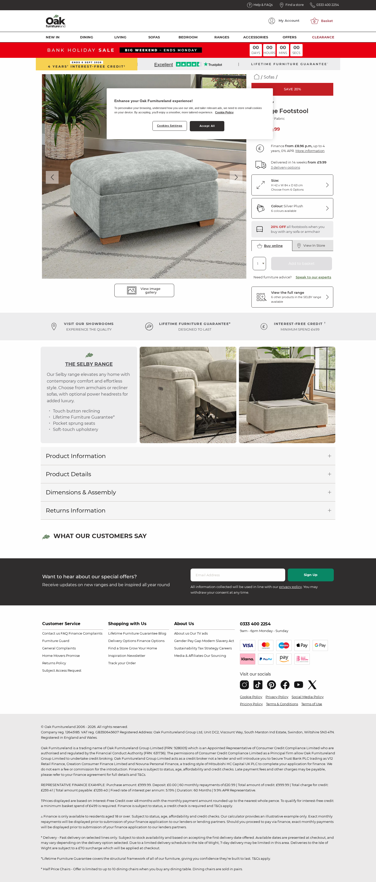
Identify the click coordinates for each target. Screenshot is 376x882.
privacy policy (290, 587)
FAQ (64, 633)
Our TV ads (199, 633)
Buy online (273, 246)
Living (120, 37)
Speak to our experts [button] (313, 277)
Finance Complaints (85, 633)
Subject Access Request (61, 670)
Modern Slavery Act (218, 641)
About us (181, 633)
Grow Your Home (143, 648)
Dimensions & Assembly (81, 492)
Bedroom (188, 37)
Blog (162, 633)
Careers (225, 648)
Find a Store (118, 648)
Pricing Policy (251, 704)
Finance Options (150, 641)
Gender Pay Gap (187, 641)
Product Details (68, 474)
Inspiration (117, 656)
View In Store (314, 245)
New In (53, 37)
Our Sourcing (215, 656)
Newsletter (136, 656)
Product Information (76, 456)
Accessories (255, 37)
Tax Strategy (208, 648)
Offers (289, 37)
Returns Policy (54, 663)
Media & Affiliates (188, 656)
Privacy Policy (277, 697)
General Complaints (59, 648)
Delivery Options (122, 641)
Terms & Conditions (282, 704)
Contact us (51, 633)
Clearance (323, 37)
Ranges (221, 37)
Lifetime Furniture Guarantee (133, 633)
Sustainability (185, 648)
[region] (190, 113)
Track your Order (122, 663)
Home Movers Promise (61, 656)
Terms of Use (311, 704)
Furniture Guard (55, 641)
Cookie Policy (251, 697)
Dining (86, 37)
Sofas (154, 37)
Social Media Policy (308, 697)
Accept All (207, 125)
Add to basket (302, 263)
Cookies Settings (169, 125)
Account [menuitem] (289, 20)
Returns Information (76, 510)
